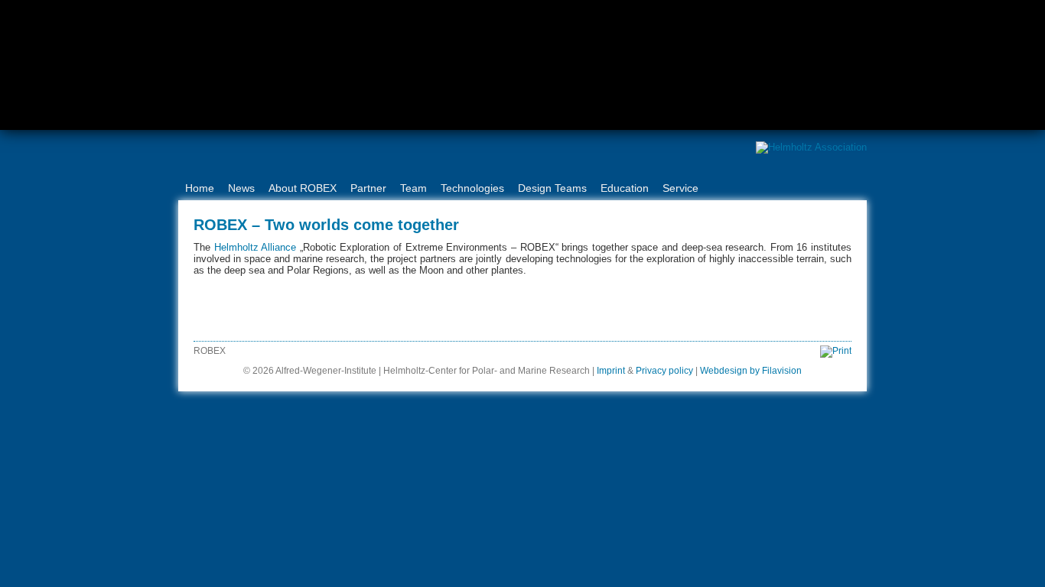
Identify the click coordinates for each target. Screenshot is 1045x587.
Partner (368, 188)
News (241, 188)
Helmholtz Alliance (255, 247)
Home (199, 188)
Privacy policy (664, 370)
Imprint (611, 370)
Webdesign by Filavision (751, 370)
